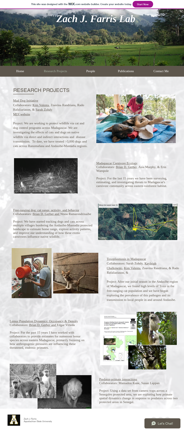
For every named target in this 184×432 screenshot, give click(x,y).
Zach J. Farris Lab (95, 18)
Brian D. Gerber (126, 167)
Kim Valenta (41, 105)
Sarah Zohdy (44, 109)
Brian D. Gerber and (46, 214)
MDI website (21, 114)
